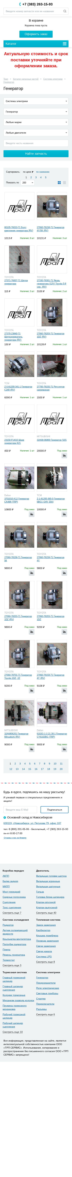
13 (17, 769)
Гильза (40, 891)
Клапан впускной (46, 902)
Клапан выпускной (46, 907)
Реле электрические (47, 988)
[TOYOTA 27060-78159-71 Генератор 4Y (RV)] (52, 654)
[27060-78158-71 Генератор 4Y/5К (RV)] (52, 206)
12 (10, 769)
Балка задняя (10, 881)
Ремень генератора (14, 954)
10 (55, 763)
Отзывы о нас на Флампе (15, 838)
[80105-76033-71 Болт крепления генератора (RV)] (19, 206)
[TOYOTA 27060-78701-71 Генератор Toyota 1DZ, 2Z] (19, 654)
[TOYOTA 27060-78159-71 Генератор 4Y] (52, 536)
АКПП (6, 876)
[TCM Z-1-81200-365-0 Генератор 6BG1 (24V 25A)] (52, 478)
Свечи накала (44, 951)
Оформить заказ (36, 34)
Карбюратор (43, 930)
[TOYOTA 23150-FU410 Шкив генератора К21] (19, 419)
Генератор (8, 82)
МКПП (6, 886)
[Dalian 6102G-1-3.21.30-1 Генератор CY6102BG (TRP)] (52, 713)
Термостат (9, 960)
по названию (42, 172)
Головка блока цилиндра (50, 897)
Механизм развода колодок (18, 1000)
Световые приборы (47, 993)
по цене (27, 172)
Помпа (6, 949)
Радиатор (8, 925)
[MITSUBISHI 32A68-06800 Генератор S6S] (52, 419)
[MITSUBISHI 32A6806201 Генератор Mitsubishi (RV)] (19, 713)
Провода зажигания (47, 940)
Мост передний (11, 891)
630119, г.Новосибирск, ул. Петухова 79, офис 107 (32, 823)
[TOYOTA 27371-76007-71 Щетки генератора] (19, 259)
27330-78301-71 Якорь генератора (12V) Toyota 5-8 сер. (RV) (51, 283)
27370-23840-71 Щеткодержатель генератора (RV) (13, 336)
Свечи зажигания (46, 946)
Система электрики (53, 79)
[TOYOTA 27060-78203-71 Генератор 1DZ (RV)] (52, 312)
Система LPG (44, 956)
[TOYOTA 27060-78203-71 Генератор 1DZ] (52, 595)
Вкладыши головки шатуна (51, 876)
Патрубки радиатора (14, 944)
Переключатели (45, 1003)
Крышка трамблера (47, 935)
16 (36, 769)
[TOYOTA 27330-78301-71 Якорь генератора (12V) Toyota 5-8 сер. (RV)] (52, 259)
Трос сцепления (12, 907)
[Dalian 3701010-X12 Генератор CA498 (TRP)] (19, 478)
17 (42, 769)
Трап (5, 79)
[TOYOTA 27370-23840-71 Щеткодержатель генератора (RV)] (19, 312)
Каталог (11, 43)
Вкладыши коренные (48, 881)
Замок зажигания (46, 925)
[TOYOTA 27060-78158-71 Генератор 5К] (19, 536)
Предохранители (46, 982)
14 (23, 769)
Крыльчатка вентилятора (17, 939)
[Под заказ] (64, 455)
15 (29, 769)
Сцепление (9, 902)
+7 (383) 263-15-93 (37, 4)
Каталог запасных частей (25, 79)
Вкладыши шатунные (48, 886)
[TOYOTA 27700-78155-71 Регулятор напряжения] (52, 366)
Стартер (41, 998)
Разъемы (41, 1009)
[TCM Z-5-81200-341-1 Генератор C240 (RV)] (19, 366)
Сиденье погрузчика (14, 897)
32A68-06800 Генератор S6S (52, 440)
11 (61, 763)
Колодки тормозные (14, 995)
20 (61, 769)
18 (48, 769)
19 (54, 769)
